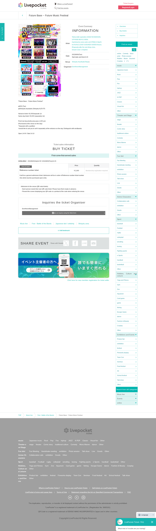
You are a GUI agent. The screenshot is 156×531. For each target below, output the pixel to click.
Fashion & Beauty (123, 321)
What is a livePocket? (65, 4)
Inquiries (122, 35)
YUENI (85, 39)
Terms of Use (62, 492)
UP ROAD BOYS (77, 39)
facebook (75, 243)
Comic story (121, 129)
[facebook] (78, 497)
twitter (66, 243)
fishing (119, 307)
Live (118, 183)
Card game (121, 298)
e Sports (120, 255)
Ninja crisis (91, 47)
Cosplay (120, 61)
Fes (118, 83)
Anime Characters (124, 197)
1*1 (127, 61)
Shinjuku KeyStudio (78, 62)
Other (119, 111)
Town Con (120, 357)
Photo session (126, 56)
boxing (119, 246)
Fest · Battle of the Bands (41, 224)
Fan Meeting (121, 160)
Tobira (74, 37)
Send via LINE (84, 243)
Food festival (121, 366)
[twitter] (71, 497)
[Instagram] (85, 497)
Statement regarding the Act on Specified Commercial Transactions (97, 492)
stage (119, 120)
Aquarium (120, 294)
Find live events (62, 8)
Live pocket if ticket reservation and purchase (32, 5)
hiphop (119, 88)
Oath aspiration (81, 37)
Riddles (119, 58)
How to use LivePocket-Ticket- (76, 488)
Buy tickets (123, 31)
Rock (119, 74)
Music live (121, 394)
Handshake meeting (124, 165)
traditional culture (123, 133)
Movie (126, 58)
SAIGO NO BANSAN (93, 37)
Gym (118, 285)
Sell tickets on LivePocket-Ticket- (104, 488)
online (119, 53)
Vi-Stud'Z (98, 42)
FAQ (129, 492)
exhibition (120, 169)
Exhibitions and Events (126, 335)
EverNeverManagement (80, 67)
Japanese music (122, 70)
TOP (19, 415)
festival (119, 348)
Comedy (125, 53)
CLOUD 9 (81, 45)
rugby (119, 233)
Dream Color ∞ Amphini (80, 50)
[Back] (22, 15)
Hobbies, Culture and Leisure (22, 469)
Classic (119, 102)
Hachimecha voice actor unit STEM (83, 42)
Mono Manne (121, 142)
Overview (123, 26)
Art (118, 371)
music (119, 66)
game (119, 303)
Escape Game (122, 312)
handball (120, 260)
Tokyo (87, 62)
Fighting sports (122, 251)
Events (119, 399)
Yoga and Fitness (123, 280)
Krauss (99, 45)
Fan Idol (120, 156)
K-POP (119, 97)
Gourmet (132, 58)
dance (119, 147)
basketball (120, 264)
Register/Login (128, 7)
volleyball (120, 237)
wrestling (120, 242)
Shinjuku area (83, 224)
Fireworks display (123, 353)
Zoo (118, 289)
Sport (119, 219)
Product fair (121, 339)
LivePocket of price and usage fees (38, 492)
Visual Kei (120, 106)
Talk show (120, 179)
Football (119, 228)
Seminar (120, 362)
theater (119, 124)
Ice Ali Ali (75, 45)
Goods (119, 188)
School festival (122, 375)
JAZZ (119, 93)
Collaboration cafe (123, 201)
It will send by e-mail (93, 243)
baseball (120, 224)
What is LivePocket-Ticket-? (49, 488)
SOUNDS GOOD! (90, 45)
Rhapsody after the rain (79, 47)
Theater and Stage (124, 115)
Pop (118, 79)
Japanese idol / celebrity (65, 224)
